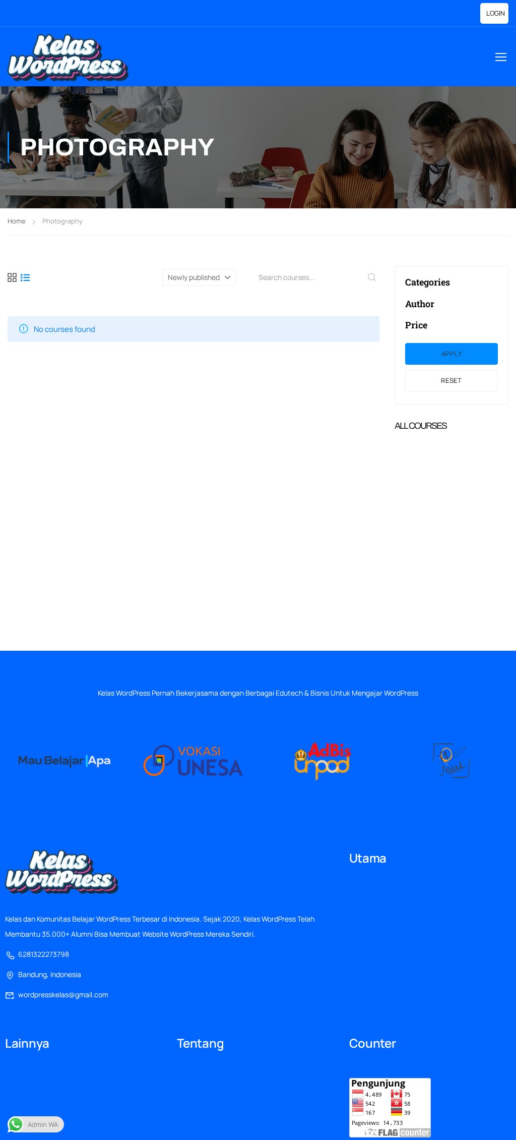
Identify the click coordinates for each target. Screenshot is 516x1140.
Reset (451, 380)
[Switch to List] (25, 277)
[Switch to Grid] (12, 277)
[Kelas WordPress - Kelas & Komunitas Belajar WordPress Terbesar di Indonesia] (68, 57)
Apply (451, 353)
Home (17, 220)
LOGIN (495, 13)
